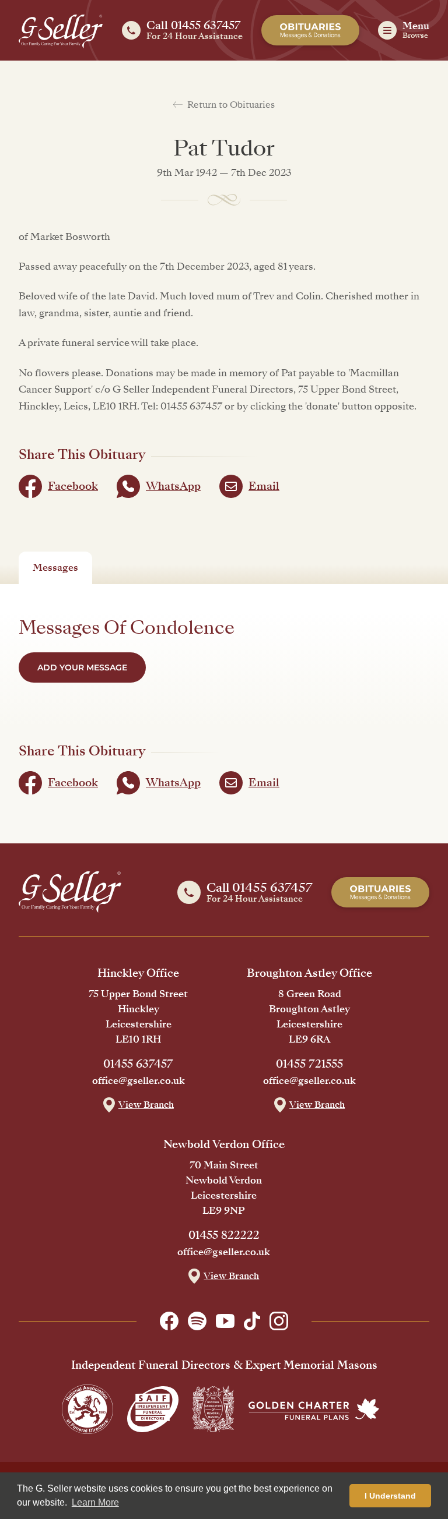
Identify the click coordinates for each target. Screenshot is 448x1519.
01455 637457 (138, 1064)
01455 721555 (309, 1064)
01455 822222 (224, 1235)
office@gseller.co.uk (138, 1081)
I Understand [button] (390, 1495)
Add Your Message (82, 667)
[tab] (55, 568)
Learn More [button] (95, 1502)
